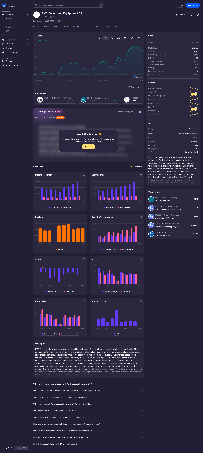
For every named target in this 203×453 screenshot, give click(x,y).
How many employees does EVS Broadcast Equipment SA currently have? (66, 424)
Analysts (108, 26)
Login (180, 5)
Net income (67, 207)
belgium (194, 137)
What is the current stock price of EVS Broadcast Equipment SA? (62, 430)
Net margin (127, 292)
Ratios (66, 26)
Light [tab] (23, 448)
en (172, 5)
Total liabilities (125, 207)
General (36, 26)
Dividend (86, 26)
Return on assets (50, 334)
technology (193, 129)
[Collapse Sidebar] (26, 5)
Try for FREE (88, 147)
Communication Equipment (188, 133)
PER (118, 334)
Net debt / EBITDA (54, 292)
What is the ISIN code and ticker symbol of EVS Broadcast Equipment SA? (66, 390)
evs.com (194, 141)
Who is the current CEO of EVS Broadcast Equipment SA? (59, 417)
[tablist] (15, 448)
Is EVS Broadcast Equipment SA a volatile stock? (55, 444)
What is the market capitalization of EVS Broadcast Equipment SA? (63, 384)
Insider (117, 26)
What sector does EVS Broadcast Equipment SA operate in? (60, 397)
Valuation (75, 26)
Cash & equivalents (110, 249)
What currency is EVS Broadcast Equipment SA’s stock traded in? (62, 404)
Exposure (97, 26)
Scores (46, 26)
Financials (56, 26)
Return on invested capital (70, 334)
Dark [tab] (10, 448)
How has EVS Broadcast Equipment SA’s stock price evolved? (61, 437)
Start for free (193, 5)
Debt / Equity (70, 292)
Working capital (127, 249)
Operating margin (111, 292)
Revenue (55, 207)
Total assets (110, 207)
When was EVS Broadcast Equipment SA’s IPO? (54, 410)
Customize (135, 87)
